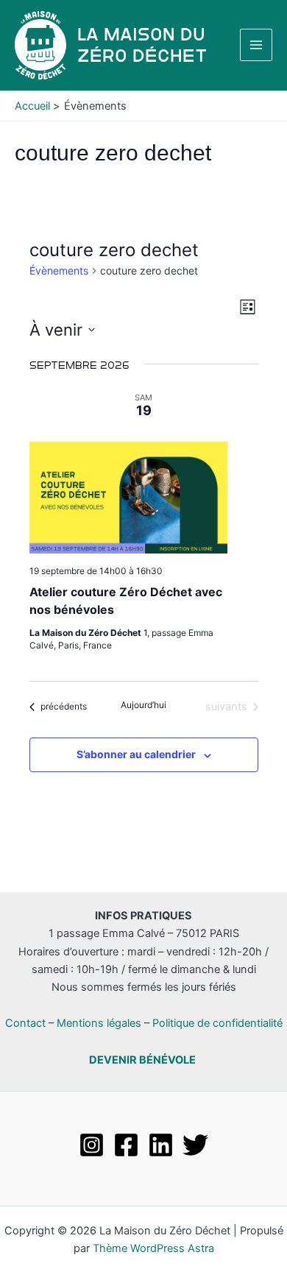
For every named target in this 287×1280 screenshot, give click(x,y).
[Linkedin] (161, 1145)
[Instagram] (91, 1145)
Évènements (58, 270)
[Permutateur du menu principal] (256, 45)
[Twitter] (195, 1145)
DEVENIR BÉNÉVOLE (142, 1060)
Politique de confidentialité (217, 1023)
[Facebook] (126, 1145)
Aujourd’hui (143, 704)
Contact (25, 1023)
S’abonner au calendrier (136, 754)
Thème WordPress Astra (153, 1248)
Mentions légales (99, 1023)
